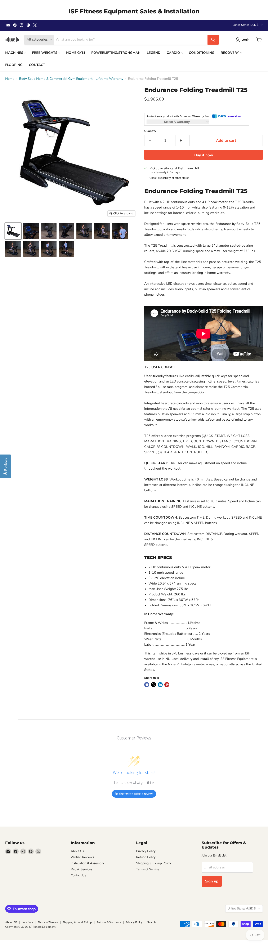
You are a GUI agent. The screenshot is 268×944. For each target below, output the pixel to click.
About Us (77, 851)
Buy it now (203, 155)
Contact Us (78, 875)
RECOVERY (230, 52)
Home (9, 79)
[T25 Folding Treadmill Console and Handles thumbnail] (31, 231)
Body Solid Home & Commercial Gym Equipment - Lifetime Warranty (71, 79)
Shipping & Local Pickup (77, 922)
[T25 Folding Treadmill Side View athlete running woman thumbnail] (31, 249)
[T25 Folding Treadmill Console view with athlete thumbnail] (120, 231)
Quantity (150, 131)
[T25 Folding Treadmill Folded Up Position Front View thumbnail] (66, 231)
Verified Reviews (82, 857)
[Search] (213, 40)
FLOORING (14, 65)
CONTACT (37, 65)
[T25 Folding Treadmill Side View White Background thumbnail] (13, 231)
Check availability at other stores (169, 177)
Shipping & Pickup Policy (153, 863)
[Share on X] (153, 684)
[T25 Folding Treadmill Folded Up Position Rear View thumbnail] (48, 231)
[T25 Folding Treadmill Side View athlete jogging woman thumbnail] (13, 249)
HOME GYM (75, 52)
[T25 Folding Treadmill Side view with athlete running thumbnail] (84, 231)
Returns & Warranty (109, 922)
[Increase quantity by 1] (180, 140)
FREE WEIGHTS (45, 52)
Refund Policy (146, 857)
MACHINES (14, 52)
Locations (27, 922)
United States (245, 25)
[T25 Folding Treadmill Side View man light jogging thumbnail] (48, 249)
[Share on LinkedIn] (160, 684)
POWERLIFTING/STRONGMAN (115, 52)
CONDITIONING (201, 52)
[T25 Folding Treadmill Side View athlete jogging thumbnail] (102, 231)
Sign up (211, 881)
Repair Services (81, 869)
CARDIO (174, 52)
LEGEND (153, 52)
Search (151, 922)
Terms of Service (147, 869)
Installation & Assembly (87, 863)
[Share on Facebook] (146, 684)
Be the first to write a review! (134, 794)
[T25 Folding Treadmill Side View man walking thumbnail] (66, 249)
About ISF (11, 922)
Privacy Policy (146, 851)
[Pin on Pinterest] (166, 684)
